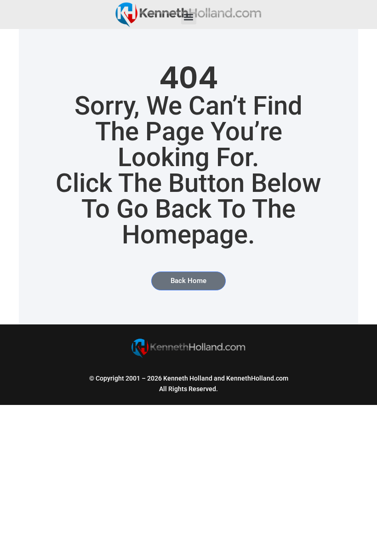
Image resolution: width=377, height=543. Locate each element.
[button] (188, 16)
